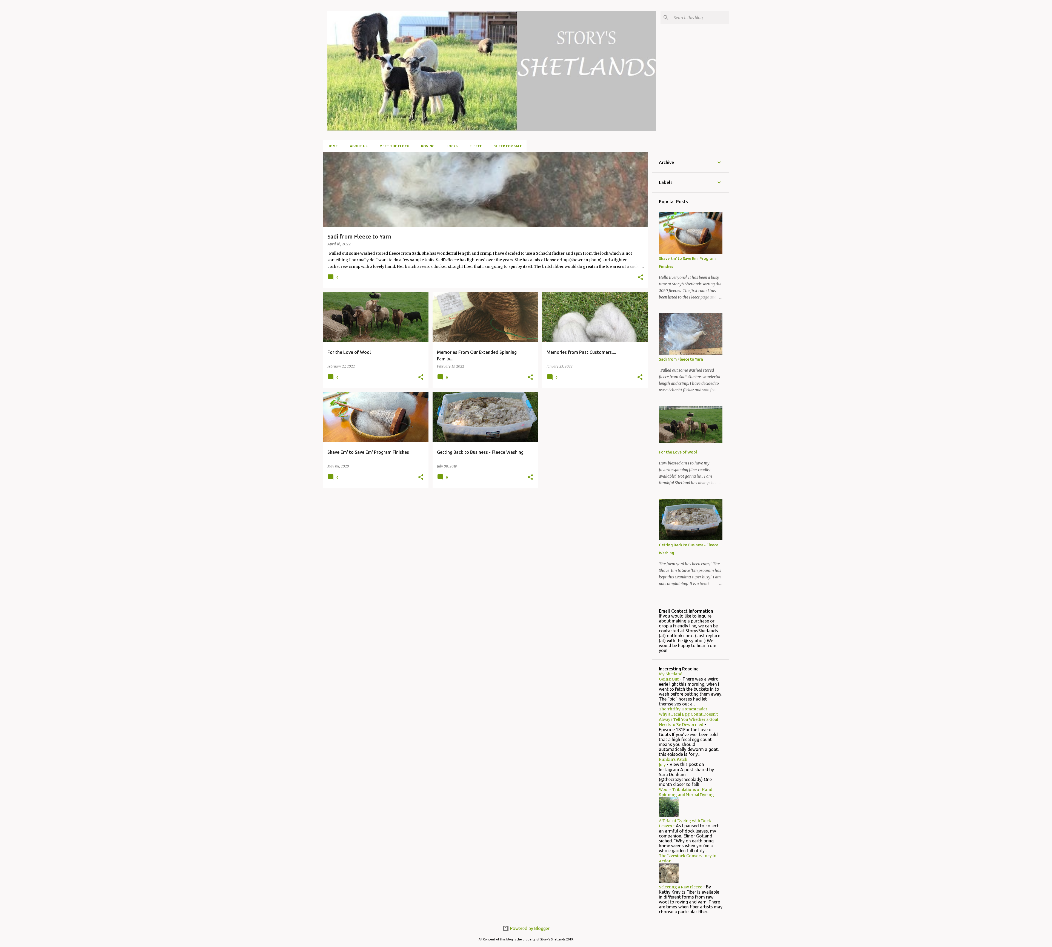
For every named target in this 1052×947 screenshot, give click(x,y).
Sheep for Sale (508, 146)
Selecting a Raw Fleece (680, 887)
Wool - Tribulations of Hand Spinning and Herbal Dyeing (686, 792)
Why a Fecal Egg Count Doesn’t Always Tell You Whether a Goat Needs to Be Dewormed (688, 719)
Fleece (476, 146)
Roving (427, 146)
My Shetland (670, 673)
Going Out (669, 679)
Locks (452, 146)
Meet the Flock (394, 146)
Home (332, 146)
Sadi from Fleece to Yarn (681, 359)
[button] (640, 277)
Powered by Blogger (529, 928)
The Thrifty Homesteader (683, 709)
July (662, 764)
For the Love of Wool (678, 452)
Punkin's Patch (673, 759)
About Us (358, 146)
